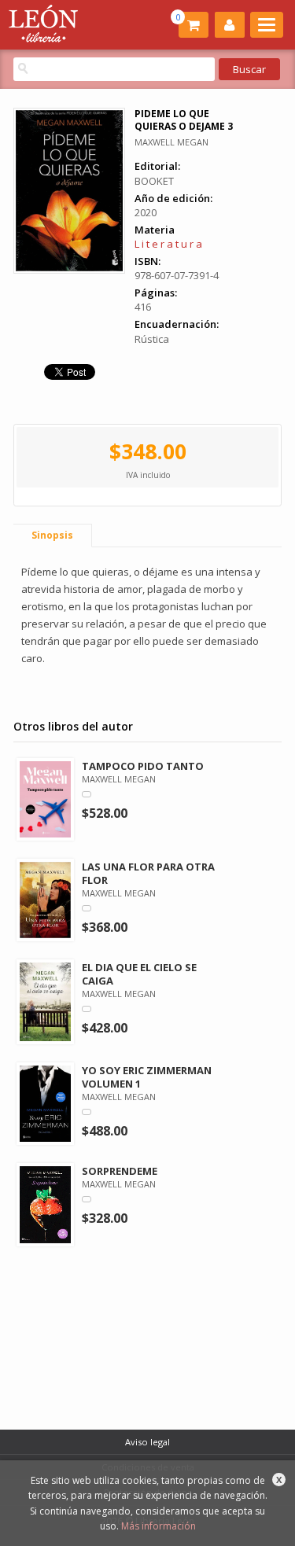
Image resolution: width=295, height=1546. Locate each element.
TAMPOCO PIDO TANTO (143, 766)
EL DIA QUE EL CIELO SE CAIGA (139, 974)
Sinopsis (52, 535)
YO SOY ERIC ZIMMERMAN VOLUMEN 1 (147, 1077)
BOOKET (154, 181)
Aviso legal (147, 1442)
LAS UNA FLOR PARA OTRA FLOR (148, 873)
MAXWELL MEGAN (171, 142)
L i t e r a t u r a (168, 244)
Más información (158, 1526)
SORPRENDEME (119, 1171)
